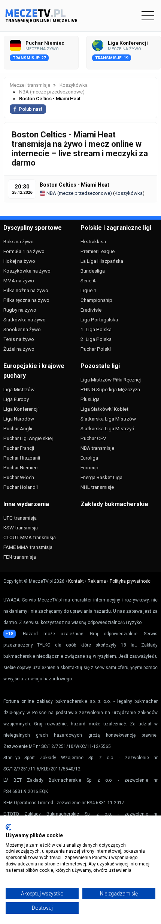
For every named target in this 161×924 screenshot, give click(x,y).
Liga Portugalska (99, 320)
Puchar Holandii (20, 487)
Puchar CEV (93, 438)
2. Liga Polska (96, 339)
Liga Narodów (18, 419)
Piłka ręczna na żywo (26, 300)
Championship (96, 300)
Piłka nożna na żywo (25, 290)
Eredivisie (90, 310)
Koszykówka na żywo (27, 271)
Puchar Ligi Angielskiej (28, 438)
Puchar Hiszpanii (21, 458)
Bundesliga (92, 271)
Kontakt (76, 581)
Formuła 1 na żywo (24, 251)
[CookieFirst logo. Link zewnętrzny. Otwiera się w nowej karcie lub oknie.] (8, 827)
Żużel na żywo (18, 349)
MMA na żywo (18, 280)
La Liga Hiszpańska (101, 261)
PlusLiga (90, 399)
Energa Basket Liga (101, 477)
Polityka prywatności (131, 581)
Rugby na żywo (19, 310)
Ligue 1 (88, 290)
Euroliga (89, 458)
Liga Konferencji (21, 409)
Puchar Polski (95, 349)
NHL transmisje (97, 487)
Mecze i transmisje (30, 85)
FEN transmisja (19, 557)
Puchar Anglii (17, 428)
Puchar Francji (18, 448)
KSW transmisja (20, 528)
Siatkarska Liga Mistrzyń (107, 428)
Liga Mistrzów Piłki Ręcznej (110, 380)
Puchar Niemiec (20, 467)
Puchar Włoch (18, 477)
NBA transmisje (97, 448)
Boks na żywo (18, 241)
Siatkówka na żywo (24, 320)
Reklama (97, 581)
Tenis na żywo (18, 339)
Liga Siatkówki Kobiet (104, 409)
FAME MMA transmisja (27, 547)
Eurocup (89, 467)
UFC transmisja (20, 518)
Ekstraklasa (93, 241)
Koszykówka (129, 193)
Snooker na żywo (22, 329)
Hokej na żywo (19, 261)
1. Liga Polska (96, 329)
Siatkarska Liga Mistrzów (108, 419)
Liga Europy (16, 399)
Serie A (88, 280)
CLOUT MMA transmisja (29, 537)
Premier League (97, 251)
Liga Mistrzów (18, 389)
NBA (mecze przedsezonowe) (78, 193)
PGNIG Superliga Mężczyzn (110, 389)
